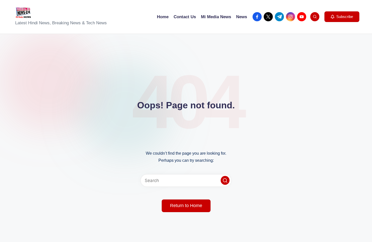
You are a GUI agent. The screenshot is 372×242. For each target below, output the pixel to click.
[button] (341, 16)
